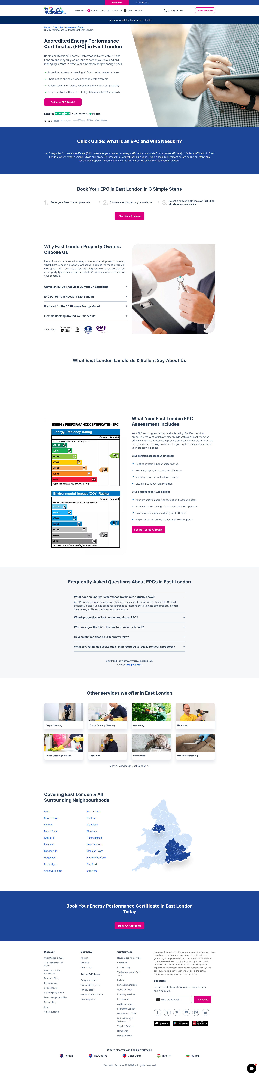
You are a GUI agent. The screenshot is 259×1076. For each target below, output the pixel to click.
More (137, 10)
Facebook (157, 1012)
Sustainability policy (90, 985)
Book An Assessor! (129, 925)
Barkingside (50, 850)
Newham (92, 831)
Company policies (89, 980)
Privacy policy (88, 989)
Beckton (91, 818)
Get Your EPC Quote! (63, 102)
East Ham (49, 844)
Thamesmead (94, 837)
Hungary (166, 1055)
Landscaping (123, 967)
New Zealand (100, 1055)
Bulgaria (195, 1055)
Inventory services (126, 994)
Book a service (205, 10)
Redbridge (50, 864)
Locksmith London (126, 1008)
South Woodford (96, 857)
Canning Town (95, 850)
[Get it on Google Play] (181, 1023)
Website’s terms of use (92, 994)
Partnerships (50, 1002)
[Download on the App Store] (162, 1023)
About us (85, 958)
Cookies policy (88, 999)
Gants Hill (49, 837)
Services (79, 10)
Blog (46, 1007)
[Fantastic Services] (55, 10)
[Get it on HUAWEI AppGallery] (200, 1023)
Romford (92, 864)
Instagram (195, 1012)
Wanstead (92, 824)
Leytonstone (94, 844)
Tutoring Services (125, 1026)
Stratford (92, 870)
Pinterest (176, 1012)
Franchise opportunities (55, 997)
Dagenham (50, 857)
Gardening (122, 962)
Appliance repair (125, 1004)
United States (134, 1055)
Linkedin (205, 1012)
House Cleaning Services (129, 958)
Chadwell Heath (53, 870)
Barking (48, 824)
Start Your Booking (130, 216)
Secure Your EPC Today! (148, 529)
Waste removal (124, 989)
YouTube (186, 1012)
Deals (130, 10)
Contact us (86, 967)
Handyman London (126, 1013)
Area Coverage (51, 1011)
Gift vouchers (50, 983)
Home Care (122, 1031)
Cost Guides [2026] (53, 958)
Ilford (47, 811)
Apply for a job (114, 10)
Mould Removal (124, 1035)
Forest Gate (93, 811)
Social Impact (50, 987)
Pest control (123, 999)
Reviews (85, 962)
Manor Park (50, 831)
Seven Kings (51, 818)
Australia (69, 1055)
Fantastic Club (98, 10)
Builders (121, 980)
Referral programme (54, 992)
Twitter (167, 1012)
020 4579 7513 (175, 10)
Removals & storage (127, 984)
